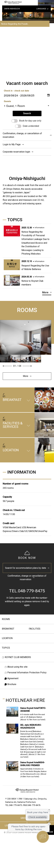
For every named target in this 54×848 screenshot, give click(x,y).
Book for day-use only (30, 120)
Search (27, 113)
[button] (7, 366)
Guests (7, 101)
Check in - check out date (16, 90)
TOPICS (6, 647)
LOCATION (7, 638)
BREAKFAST (8, 628)
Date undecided (31, 125)
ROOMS (6, 619)
